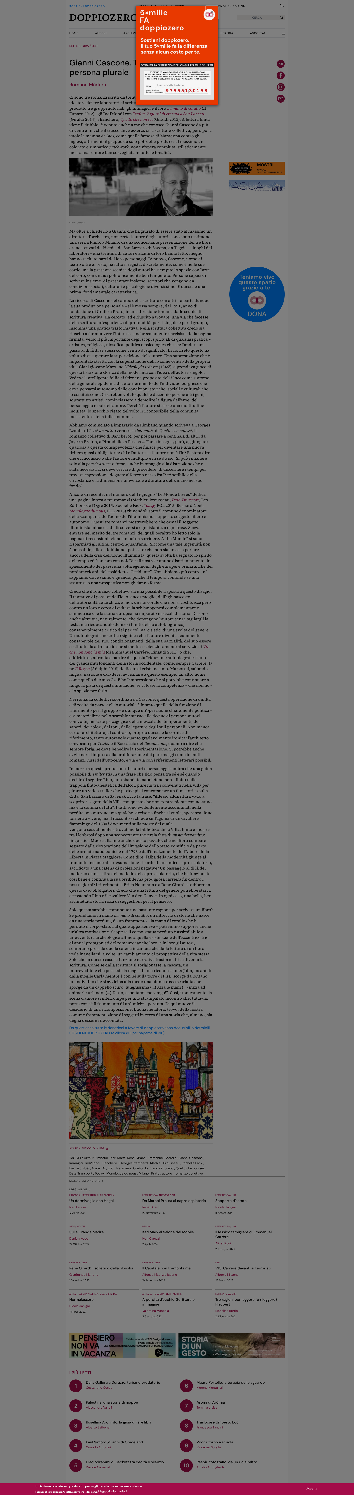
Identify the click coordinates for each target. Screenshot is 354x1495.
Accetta (311, 1488)
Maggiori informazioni (112, 1491)
